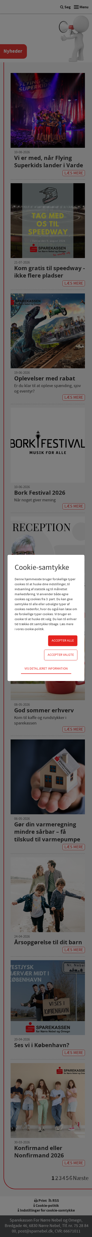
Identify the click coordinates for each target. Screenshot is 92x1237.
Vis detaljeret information (46, 668)
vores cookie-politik (30, 629)
